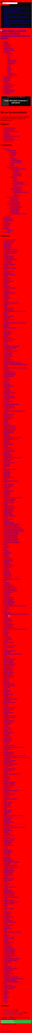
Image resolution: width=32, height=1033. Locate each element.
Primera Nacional (16, 189)
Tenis (8, 67)
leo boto (6, 622)
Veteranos (7, 975)
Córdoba (6, 399)
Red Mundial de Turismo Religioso (14, 827)
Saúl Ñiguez (7, 858)
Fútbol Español (15, 208)
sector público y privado (11, 862)
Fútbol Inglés (14, 210)
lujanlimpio (7, 652)
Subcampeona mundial (11, 897)
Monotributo (7, 690)
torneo (6, 940)
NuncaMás (7, 724)
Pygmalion (7, 804)
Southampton (8, 890)
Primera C (14, 177)
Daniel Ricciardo (9, 417)
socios (6, 885)
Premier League (9, 785)
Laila (5, 610)
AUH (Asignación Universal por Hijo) (15, 311)
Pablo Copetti (8, 739)
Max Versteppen (9, 677)
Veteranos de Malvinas (11, 977)
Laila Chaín (7, 612)
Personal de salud (9, 769)
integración (7, 577)
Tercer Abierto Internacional (12, 932)
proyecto (6, 797)
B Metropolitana (9, 316)
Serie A (6, 877)
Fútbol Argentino (9, 506)
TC (5, 910)
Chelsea (6, 377)
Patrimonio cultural (9, 760)
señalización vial (9, 870)
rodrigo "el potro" (9, 835)
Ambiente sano (8, 281)
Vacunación (7, 967)
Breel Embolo (8, 338)
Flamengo (7, 487)
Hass (5, 549)
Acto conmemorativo (10, 253)
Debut (6, 421)
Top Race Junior (9, 937)
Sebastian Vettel (9, 860)
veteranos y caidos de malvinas (13, 978)
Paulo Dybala (8, 762)
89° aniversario (8, 243)
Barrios (6, 321)
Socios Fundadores (10, 887)
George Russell (8, 519)
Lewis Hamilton (8, 624)
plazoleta (6, 777)
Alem (8, 57)
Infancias (7, 570)
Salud (5, 848)
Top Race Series (9, 938)
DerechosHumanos (10, 429)
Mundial (6, 695)
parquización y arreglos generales (14, 747)
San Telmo (17, 195)
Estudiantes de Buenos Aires (13, 457)
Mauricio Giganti (9, 672)
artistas (6, 301)
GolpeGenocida (8, 522)
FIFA (5, 482)
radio (5, 809)
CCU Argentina (8, 359)
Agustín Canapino (9, 264)
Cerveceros (7, 371)
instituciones (8, 575)
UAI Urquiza (17, 175)
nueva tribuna (8, 722)
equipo (6, 446)
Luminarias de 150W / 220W (12, 654)
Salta (5, 847)
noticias (6, 714)
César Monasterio (9, 372)
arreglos (6, 294)
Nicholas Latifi (8, 712)
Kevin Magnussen (9, 602)
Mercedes (10, 230)
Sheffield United (9, 878)
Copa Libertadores (16, 207)
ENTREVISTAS (8, 444)
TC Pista (6, 915)
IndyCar (6, 569)
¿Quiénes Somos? (9, 85)
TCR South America (10, 922)
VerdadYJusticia (9, 973)
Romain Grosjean (9, 838)
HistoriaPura (8, 552)
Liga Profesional (9, 627)
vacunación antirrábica (11, 968)
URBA (6, 965)
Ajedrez (6, 266)
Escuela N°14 (8, 449)
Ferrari (6, 479)
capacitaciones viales (10, 351)
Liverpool (7, 632)
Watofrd (6, 993)
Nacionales (7, 47)
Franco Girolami (9, 502)
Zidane (6, 1002)
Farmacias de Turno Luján (12, 136)
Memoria (6, 682)
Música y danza (9, 709)
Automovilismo (11, 62)
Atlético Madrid (8, 308)
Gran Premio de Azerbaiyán (12, 527)
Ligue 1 (6, 630)
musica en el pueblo (10, 707)
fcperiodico (7, 472)
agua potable (8, 263)
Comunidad (7, 391)
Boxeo (9, 65)
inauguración (8, 567)
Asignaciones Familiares (11, 303)
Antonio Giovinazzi (9, 288)
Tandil (5, 905)
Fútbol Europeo (8, 511)
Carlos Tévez (8, 356)
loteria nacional (8, 642)
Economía (7, 80)
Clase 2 (6, 381)
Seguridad (7, 863)
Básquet (6, 324)
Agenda (6, 254)
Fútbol (6, 504)
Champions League (10, 374)
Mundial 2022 (8, 697)
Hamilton (6, 547)
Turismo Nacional (16, 162)
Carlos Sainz (8, 354)
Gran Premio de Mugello (11, 539)
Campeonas (7, 349)
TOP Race (14, 159)
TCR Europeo (8, 920)
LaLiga (6, 617)
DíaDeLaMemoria (9, 431)
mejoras (6, 680)
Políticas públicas (9, 782)
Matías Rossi (8, 670)
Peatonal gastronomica (11, 764)
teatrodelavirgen (9, 925)
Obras (6, 725)
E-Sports (6, 434)
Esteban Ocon (8, 456)
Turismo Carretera (16, 160)
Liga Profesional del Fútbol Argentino (15, 629)
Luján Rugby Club (9, 650)
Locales (6, 43)
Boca (5, 329)
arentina (6, 289)
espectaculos (8, 454)
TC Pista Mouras (9, 917)
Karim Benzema (9, 597)
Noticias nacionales (10, 715)
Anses (6, 284)
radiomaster (7, 812)
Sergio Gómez (8, 873)
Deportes (7, 52)
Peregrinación (8, 765)
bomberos (7, 334)
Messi (6, 689)
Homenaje (7, 557)
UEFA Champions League (18, 213)
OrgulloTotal (7, 737)
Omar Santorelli (9, 732)
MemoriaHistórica (9, 684)
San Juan (7, 853)
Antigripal (7, 286)
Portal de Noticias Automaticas (13, 1013)
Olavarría (7, 727)
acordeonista (8, 246)
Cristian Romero (9, 406)
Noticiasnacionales (10, 717)
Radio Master (8, 810)
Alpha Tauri (7, 278)
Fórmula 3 (7, 496)
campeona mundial (9, 348)
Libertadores (8, 625)
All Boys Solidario (9, 274)
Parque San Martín (9, 745)
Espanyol (7, 452)
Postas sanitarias (9, 784)
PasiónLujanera (8, 754)
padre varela (8, 740)
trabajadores (8, 947)
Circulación (7, 379)
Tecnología (7, 83)
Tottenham (7, 943)
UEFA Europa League (10, 960)
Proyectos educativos (10, 799)
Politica (6, 227)
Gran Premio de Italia (10, 536)
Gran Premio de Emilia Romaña (13, 529)
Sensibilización (8, 872)
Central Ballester (9, 361)
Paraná (6, 744)
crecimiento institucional (11, 404)
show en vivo (8, 880)
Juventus (7, 595)
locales (6, 635)
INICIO (6, 42)
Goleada (6, 521)
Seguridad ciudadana (10, 865)
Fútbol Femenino (12, 75)
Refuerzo (7, 828)
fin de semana (8, 484)
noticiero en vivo (9, 720)
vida (5, 983)
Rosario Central (15, 202)
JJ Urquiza (7, 584)
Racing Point (8, 807)
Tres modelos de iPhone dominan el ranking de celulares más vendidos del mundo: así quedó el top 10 (17, 13)
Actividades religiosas (10, 251)
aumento (6, 313)
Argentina (7, 291)
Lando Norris (8, 620)
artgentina (7, 298)
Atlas (8, 58)
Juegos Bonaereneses (11, 590)
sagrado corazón (9, 845)
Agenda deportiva (9, 90)
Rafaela (6, 814)
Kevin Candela (8, 600)
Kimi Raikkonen (9, 604)
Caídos (6, 344)
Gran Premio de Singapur (11, 542)
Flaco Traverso (8, 486)
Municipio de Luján (9, 702)
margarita (7, 667)
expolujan (7, 466)
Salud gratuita (8, 850)
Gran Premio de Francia (11, 534)
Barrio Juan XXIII (9, 319)
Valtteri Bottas (8, 970)
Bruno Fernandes (9, 339)
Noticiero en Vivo (9, 139)
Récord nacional (9, 822)
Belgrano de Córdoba (10, 328)
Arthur (6, 299)
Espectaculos (8, 77)
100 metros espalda (10, 239)
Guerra (6, 546)
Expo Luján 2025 (9, 462)
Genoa (6, 517)
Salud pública (8, 852)
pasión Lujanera (9, 752)
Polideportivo (11, 73)
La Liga (6, 607)
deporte (6, 422)
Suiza (5, 898)
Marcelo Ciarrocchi (10, 664)
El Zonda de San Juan (10, 439)
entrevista (7, 442)
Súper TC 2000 (8, 900)
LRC (5, 644)
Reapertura (7, 820)
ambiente (7, 279)
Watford (6, 992)
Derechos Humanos (10, 427)
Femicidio (7, 476)
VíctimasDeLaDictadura (11, 982)
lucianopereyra (8, 647)
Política (6, 82)
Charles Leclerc (9, 376)
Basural (6, 326)
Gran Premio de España (11, 532)
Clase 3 (6, 382)
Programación (8, 87)
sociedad (6, 883)
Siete (5, 882)
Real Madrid (7, 819)
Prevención (7, 787)
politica (6, 780)
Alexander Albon (9, 271)
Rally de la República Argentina (13, 815)
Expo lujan (7, 461)
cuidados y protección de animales (14, 411)
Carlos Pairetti (8, 353)
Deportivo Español (19, 184)
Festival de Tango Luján (11, 481)
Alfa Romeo (7, 273)
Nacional (6, 710)
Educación (7, 436)
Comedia (6, 389)
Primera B (7, 789)
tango (5, 907)
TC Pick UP (7, 913)
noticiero (6, 719)
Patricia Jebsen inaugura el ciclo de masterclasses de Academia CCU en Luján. (17, 756)
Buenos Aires (8, 341)
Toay (5, 933)
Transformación (8, 948)
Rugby (9, 70)
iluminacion (7, 564)
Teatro (6, 923)
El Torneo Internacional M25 (12, 437)
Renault (6, 832)
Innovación (7, 572)
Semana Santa (8, 868)
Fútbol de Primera (12, 197)
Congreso (7, 394)
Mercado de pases (9, 685)
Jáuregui (6, 582)
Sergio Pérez (8, 875)
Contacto (6, 88)
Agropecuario (18, 190)
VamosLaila (7, 972)
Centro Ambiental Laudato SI (12, 362)
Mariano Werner (9, 669)
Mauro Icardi (8, 674)
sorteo (6, 888)
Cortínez (6, 402)
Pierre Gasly (8, 770)
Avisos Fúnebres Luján (11, 131)
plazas (6, 775)
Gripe (5, 544)
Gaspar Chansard (9, 516)
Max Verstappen (9, 675)
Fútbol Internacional (13, 204)
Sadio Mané (7, 843)
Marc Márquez (8, 662)
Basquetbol (10, 63)
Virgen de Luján (8, 988)
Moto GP (13, 154)
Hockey (9, 68)
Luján (9, 55)
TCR (12, 157)
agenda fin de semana (10, 259)
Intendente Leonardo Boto (12, 579)
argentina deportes (9, 293)
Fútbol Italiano (15, 212)
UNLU (6, 963)
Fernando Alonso (9, 477)
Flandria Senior (8, 491)
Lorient (6, 640)
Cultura (6, 412)
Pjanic (6, 772)
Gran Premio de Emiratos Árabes (14, 531)
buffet (5, 343)
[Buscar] (1, 3)
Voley (9, 72)
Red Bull (6, 824)
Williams (6, 997)
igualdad (6, 562)
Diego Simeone (8, 432)
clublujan (6, 387)
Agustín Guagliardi (9, 1009)
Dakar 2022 (7, 416)
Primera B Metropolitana (18, 169)
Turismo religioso (9, 953)
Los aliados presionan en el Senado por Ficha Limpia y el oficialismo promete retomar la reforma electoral (17, 17)
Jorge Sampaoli (8, 585)
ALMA (6, 276)
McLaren (6, 679)
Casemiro (7, 358)
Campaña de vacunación (11, 346)
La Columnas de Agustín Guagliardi (15, 605)
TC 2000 (13, 155)
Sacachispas (18, 174)
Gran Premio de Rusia (11, 541)
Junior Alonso (8, 592)
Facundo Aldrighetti (10, 469)
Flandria (9, 53)
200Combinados (9, 241)
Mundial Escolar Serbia (11, 699)
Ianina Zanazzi (8, 559)
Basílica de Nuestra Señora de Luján (15, 323)
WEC (12, 164)
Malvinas (6, 657)
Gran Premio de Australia (11, 524)
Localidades (7, 637)
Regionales (7, 45)
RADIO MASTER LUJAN (11, 1014)
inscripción (7, 574)
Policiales (7, 78)
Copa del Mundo (15, 205)
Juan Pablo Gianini (9, 589)
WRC (12, 165)
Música (6, 705)
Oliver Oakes (8, 729)
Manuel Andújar (8, 660)
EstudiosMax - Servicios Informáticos (15, 1018)
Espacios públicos (9, 451)
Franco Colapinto (9, 501)
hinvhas (6, 551)
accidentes (7, 244)
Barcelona (7, 318)
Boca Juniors (15, 199)
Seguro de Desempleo (10, 867)
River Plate (14, 200)
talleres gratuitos (9, 903)
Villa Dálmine (8, 985)
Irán (5, 580)
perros (6, 767)
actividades (7, 248)
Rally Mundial (8, 817)
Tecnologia (7, 232)
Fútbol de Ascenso (13, 167)
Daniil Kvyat (7, 419)
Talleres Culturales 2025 (11, 902)
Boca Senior (7, 333)
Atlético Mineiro (8, 309)
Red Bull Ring (8, 825)
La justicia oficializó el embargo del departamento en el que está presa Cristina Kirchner (17, 26)
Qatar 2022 (7, 805)
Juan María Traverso (10, 587)
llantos (6, 634)
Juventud (7, 594)
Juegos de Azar (8, 92)
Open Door (7, 734)
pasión (6, 750)
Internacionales (8, 48)
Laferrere (16, 172)
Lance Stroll (7, 619)
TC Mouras (7, 912)
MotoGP (6, 692)
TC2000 (6, 918)
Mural (5, 704)
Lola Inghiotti (8, 639)
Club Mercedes (11, 60)
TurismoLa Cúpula (9, 955)
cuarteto (6, 409)
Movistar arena (8, 694)
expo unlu (7, 464)
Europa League (8, 459)
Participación (8, 749)
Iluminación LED (9, 566)
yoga (5, 1000)
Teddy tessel (8, 928)
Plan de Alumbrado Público (12, 774)
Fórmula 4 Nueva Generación (13, 497)
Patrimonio (7, 759)
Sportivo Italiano (9, 895)
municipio (7, 700)
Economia (7, 217)
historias (6, 554)
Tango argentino (9, 908)
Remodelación (8, 830)
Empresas (7, 441)
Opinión (6, 735)
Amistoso (7, 283)
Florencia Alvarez (9, 1011)
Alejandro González (10, 268)
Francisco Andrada (9, 499)
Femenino (7, 474)
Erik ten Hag (8, 447)
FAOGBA (7, 471)
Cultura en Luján (9, 414)
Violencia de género (10, 987)
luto (5, 655)
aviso (5, 314)
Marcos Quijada (9, 665)
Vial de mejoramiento (10, 980)
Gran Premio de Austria (11, 526)
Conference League (10, 392)
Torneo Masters (8, 942)
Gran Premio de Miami (11, 537)
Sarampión (7, 857)
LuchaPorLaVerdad (10, 645)
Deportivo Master (9, 50)
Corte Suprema (8, 401)
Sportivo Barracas (9, 893)
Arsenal (6, 296)
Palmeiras (7, 742)
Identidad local (8, 561)
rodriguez (7, 837)
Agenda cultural (8, 256)
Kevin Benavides (9, 599)
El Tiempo (7, 93)
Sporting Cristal (8, 892)
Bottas (6, 336)
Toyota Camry (8, 945)
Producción (7, 795)
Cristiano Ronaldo (9, 407)
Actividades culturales (10, 249)
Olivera (6, 730)
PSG (5, 800)
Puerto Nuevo (18, 187)
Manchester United (10, 659)
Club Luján (7, 384)
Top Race (7, 935)
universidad (7, 962)
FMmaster (7, 492)
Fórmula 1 (14, 152)
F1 (4, 467)
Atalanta (6, 304)
